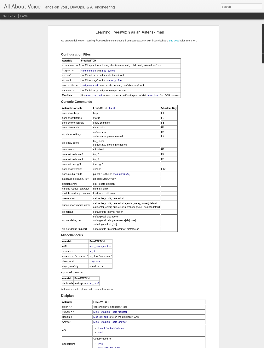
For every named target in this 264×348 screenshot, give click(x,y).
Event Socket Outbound (111, 328)
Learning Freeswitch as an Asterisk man (129, 32)
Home (24, 16)
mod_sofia (115, 80)
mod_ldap (153, 95)
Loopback (94, 261)
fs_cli (92, 251)
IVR (100, 343)
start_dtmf (93, 283)
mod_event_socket (100, 246)
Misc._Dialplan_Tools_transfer (110, 311)
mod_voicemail (89, 85)
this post (173, 40)
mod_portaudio (121, 174)
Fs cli (112, 108)
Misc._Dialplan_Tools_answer (109, 322)
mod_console (88, 70)
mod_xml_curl (94, 95)
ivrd (100, 332)
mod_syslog (108, 70)
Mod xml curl (100, 317)
